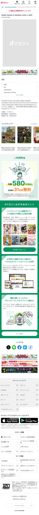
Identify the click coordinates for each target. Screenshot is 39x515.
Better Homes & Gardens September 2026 (8, 149)
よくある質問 (5, 446)
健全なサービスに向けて (27, 465)
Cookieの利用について (27, 470)
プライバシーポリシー (7, 465)
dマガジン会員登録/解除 (27, 437)
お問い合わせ (24, 446)
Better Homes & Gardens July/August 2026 (24, 149)
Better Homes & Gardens (11, 7)
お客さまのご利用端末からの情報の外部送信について (8, 476)
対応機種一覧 (5, 442)
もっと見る (33, 123)
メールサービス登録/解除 (27, 441)
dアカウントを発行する (19, 496)
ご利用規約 (4, 461)
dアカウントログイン (26, 451)
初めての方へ (7, 437)
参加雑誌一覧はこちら (19, 249)
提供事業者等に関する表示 (27, 460)
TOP (3, 7)
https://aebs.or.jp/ (17, 491)
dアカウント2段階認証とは (7, 470)
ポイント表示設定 (6, 451)
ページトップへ (19, 505)
